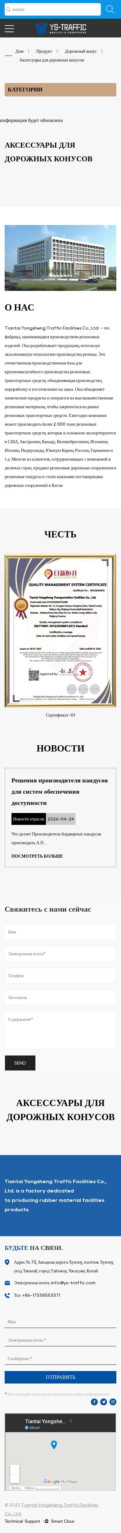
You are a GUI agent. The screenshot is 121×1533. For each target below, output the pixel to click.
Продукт (44, 51)
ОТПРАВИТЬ (60, 1377)
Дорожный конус (81, 51)
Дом (20, 51)
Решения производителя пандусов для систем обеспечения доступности (59, 791)
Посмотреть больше (37, 856)
